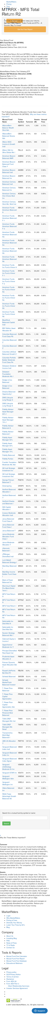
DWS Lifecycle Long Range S (7, 398)
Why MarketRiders (13, 918)
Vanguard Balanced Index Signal (9, 759)
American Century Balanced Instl (9, 183)
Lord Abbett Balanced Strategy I (9, 561)
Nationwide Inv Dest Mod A (7, 622)
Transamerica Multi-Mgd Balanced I (7, 735)
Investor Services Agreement (17, 988)
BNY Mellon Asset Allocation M (8, 329)
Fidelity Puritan (7, 459)
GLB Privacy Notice (13, 974)
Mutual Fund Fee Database (16, 961)
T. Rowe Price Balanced (7, 689)
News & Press (11, 943)
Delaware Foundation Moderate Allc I (7, 374)
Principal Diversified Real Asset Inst (9, 651)
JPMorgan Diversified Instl (7, 555)
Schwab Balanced (8, 676)
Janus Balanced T (9, 530)
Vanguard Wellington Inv (7, 783)
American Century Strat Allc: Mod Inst (9, 203)
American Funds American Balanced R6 (9, 259)
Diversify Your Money (14, 922)
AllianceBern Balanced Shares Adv (8, 135)
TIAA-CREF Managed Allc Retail (7, 726)
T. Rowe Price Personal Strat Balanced (7, 712)
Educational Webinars (14, 963)
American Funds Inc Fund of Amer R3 (8, 289)
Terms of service (12, 977)
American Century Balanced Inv (9, 188)
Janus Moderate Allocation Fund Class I (8, 536)
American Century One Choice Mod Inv (9, 195)
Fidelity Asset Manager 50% (7, 438)
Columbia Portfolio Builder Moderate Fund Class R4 (9, 359)
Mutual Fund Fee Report (15, 958)
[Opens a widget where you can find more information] (40, 1011)
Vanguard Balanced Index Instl (9, 748)
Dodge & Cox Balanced (7, 381)
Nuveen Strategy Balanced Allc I (8, 634)
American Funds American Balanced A (9, 209)
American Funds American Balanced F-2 (9, 226)
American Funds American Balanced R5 (9, 250)
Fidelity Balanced (8, 455)
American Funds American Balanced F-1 (9, 218)
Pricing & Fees (11, 920)
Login (10, 14)
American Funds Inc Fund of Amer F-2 (8, 281)
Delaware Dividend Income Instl (9, 367)
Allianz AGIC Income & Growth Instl (8, 144)
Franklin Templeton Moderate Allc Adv (9, 463)
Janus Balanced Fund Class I (8, 526)
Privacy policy (11, 972)
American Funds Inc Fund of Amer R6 (8, 314)
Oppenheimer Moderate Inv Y (8, 646)
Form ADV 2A (11, 981)
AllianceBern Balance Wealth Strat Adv (8, 127)
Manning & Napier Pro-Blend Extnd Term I (9, 588)
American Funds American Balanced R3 (9, 234)
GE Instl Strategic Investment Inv (8, 469)
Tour (8, 6)
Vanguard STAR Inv (9, 773)
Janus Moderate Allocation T (8, 543)
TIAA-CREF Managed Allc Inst (8, 720)
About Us (9, 936)
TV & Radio (10, 945)
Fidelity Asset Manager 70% (7, 450)
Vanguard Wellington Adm (8, 777)
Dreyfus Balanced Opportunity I (8, 392)
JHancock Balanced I (6, 549)
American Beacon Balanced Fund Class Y (8, 164)
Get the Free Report (25, 29)
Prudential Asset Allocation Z (8, 657)
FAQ (8, 940)
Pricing (8, 4)
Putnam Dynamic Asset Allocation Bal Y (9, 664)
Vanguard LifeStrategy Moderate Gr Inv (8, 766)
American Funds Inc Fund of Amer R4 (8, 297)
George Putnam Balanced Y (8, 481)
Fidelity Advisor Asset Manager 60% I (7, 411)
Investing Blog (11, 938)
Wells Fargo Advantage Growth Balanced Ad (9, 796)
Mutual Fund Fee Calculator (16, 956)
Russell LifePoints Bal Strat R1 (8, 671)
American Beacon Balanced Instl (8, 171)
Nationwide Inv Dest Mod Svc (7, 628)
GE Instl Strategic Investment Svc (8, 475)
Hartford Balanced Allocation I (9, 490)
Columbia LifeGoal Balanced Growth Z (9, 353)
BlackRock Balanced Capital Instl (8, 322)
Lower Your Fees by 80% (15, 925)
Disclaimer (10, 979)
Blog (8, 9)
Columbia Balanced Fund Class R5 (9, 335)
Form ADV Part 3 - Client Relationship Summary (17, 984)
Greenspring (7, 486)
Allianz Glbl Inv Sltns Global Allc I (8, 151)
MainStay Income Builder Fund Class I (9, 574)
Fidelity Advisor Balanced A (7, 427)
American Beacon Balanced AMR (8, 157)
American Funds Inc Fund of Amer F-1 (8, 273)
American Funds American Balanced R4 (9, 242)
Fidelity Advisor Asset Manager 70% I (7, 419)
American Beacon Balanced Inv (8, 177)
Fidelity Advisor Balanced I (7, 432)
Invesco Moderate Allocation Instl (9, 514)
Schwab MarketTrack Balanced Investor (9, 682)
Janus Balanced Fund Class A (8, 520)
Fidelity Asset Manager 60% (7, 444)
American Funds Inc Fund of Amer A (9, 266)
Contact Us (10, 947)
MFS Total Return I (9, 606)
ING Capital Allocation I (6, 508)
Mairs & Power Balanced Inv (7, 581)
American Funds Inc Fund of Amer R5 (8, 305)
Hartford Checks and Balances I (8, 502)
